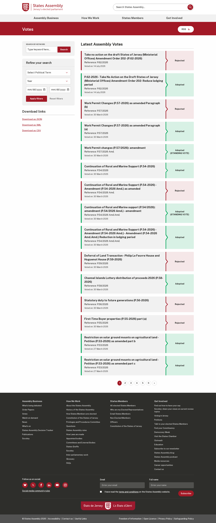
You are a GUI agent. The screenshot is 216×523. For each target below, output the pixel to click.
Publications (27, 434)
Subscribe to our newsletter (166, 449)
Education (158, 444)
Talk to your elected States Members (171, 424)
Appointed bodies (74, 438)
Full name (153, 479)
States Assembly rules (76, 430)
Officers (114, 422)
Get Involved (174, 18)
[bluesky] (25, 485)
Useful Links (81, 519)
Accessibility (54, 519)
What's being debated (32, 405)
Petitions (158, 420)
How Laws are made (75, 434)
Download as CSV (31, 130)
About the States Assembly (78, 405)
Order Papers (28, 410)
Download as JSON (32, 119)
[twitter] (33, 485)
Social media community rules (36, 491)
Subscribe (186, 493)
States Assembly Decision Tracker (37, 430)
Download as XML (31, 125)
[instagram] (65, 485)
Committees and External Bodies (80, 443)
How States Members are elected (81, 414)
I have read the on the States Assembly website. (137, 492)
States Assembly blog (164, 453)
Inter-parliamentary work (77, 455)
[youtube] (57, 485)
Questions (70, 426)
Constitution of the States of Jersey (82, 418)
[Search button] (190, 7)
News (24, 422)
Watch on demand (30, 418)
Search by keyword (35, 44)
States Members (132, 18)
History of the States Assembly (80, 410)
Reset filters (56, 98)
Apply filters (36, 98)
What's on (26, 426)
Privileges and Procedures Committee (83, 422)
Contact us (159, 469)
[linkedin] (49, 485)
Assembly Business (46, 18)
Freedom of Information (130, 519)
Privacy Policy (165, 519)
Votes (24, 414)
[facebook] (41, 485)
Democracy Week (162, 432)
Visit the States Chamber (165, 436)
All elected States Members (123, 405)
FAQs (68, 463)
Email (102, 479)
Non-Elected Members (120, 418)
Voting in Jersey (161, 416)
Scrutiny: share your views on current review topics (174, 410)
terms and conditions (129, 492)
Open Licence (150, 519)
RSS (184, 29)
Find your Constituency (164, 428)
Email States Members (120, 414)
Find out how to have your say (167, 405)
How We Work (90, 18)
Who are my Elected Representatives (126, 410)
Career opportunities (163, 465)
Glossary (70, 459)
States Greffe (72, 447)
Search (64, 49)
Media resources (161, 461)
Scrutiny (26, 438)
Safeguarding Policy (184, 519)
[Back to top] (208, 513)
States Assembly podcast (166, 457)
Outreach (158, 440)
